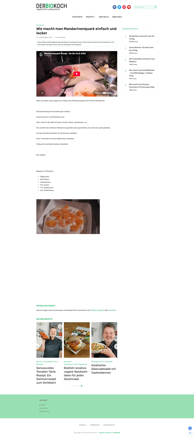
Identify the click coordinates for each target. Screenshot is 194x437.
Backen (39, 362)
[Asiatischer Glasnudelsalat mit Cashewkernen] (104, 324)
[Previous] (36, 346)
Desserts (40, 25)
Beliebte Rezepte (130, 29)
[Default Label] (129, 7)
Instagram (100, 310)
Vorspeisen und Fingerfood (75, 364)
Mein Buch (104, 17)
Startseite (77, 17)
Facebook (112, 310)
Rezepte (90, 17)
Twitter (93, 310)
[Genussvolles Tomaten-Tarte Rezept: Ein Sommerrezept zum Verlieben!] (49, 324)
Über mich (117, 17)
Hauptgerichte (97, 362)
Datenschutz (44, 411)
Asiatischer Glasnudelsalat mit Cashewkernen (103, 369)
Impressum (43, 408)
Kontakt (42, 405)
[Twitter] (119, 7)
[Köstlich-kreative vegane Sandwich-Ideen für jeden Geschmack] (77, 324)
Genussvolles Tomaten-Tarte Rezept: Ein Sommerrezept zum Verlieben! (46, 375)
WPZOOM (116, 433)
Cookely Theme (105, 433)
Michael (62, 37)
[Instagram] (124, 7)
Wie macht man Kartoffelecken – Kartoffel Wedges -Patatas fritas (142, 73)
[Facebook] (114, 7)
